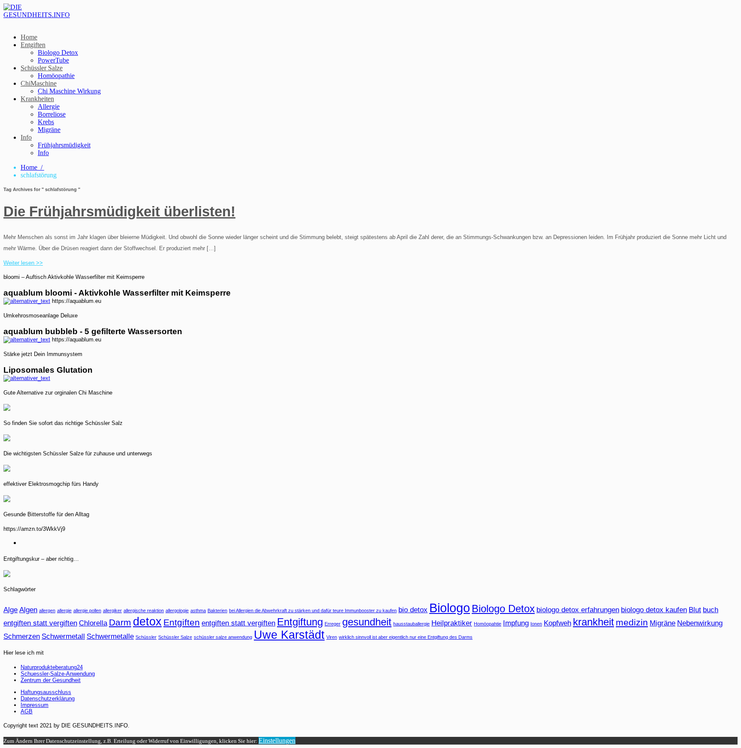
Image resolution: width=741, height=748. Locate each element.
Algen (28, 610)
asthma (198, 610)
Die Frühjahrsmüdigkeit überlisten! (119, 211)
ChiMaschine (39, 83)
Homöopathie (56, 75)
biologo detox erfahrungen (577, 610)
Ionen (536, 623)
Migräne (49, 129)
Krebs (46, 122)
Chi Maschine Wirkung (69, 91)
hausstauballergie (411, 623)
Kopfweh (557, 623)
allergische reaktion (144, 610)
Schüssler (146, 637)
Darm (120, 622)
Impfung (516, 623)
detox (147, 621)
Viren (331, 637)
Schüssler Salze (42, 68)
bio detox (413, 610)
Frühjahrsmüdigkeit (64, 145)
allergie (64, 610)
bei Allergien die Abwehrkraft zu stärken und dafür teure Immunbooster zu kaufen (313, 610)
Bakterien (217, 610)
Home (29, 37)
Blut (695, 610)
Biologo (449, 608)
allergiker (112, 610)
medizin (632, 622)
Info (26, 137)
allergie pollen (87, 610)
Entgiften (33, 44)
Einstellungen (277, 740)
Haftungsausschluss (46, 692)
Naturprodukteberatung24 (52, 667)
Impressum (34, 705)
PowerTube (53, 60)
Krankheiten (37, 98)
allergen (47, 610)
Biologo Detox (58, 52)
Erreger (332, 623)
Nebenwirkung (700, 623)
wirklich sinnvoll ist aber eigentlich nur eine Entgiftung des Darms (406, 637)
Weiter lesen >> (23, 263)
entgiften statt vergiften (238, 623)
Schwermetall (63, 636)
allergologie (177, 610)
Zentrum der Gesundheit (51, 680)
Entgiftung (300, 622)
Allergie (49, 106)
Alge (10, 610)
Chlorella (93, 623)
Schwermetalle (110, 636)
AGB (27, 711)
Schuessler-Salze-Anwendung (58, 673)
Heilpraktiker (451, 623)
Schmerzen (21, 636)
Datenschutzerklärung (48, 698)
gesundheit (367, 622)
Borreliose (52, 114)
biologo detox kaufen (654, 610)
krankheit (593, 622)
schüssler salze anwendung (223, 637)
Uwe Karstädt (289, 634)
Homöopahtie (487, 623)
